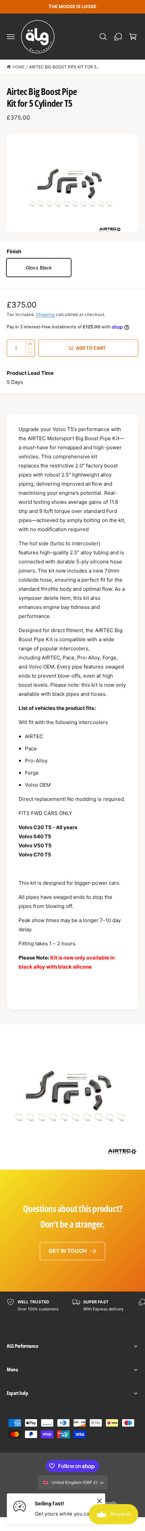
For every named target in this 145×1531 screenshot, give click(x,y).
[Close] (99, 1500)
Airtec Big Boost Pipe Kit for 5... (64, 66)
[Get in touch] (118, 36)
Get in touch (68, 1250)
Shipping (45, 314)
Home (18, 66)
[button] (10, 36)
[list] (72, 1305)
